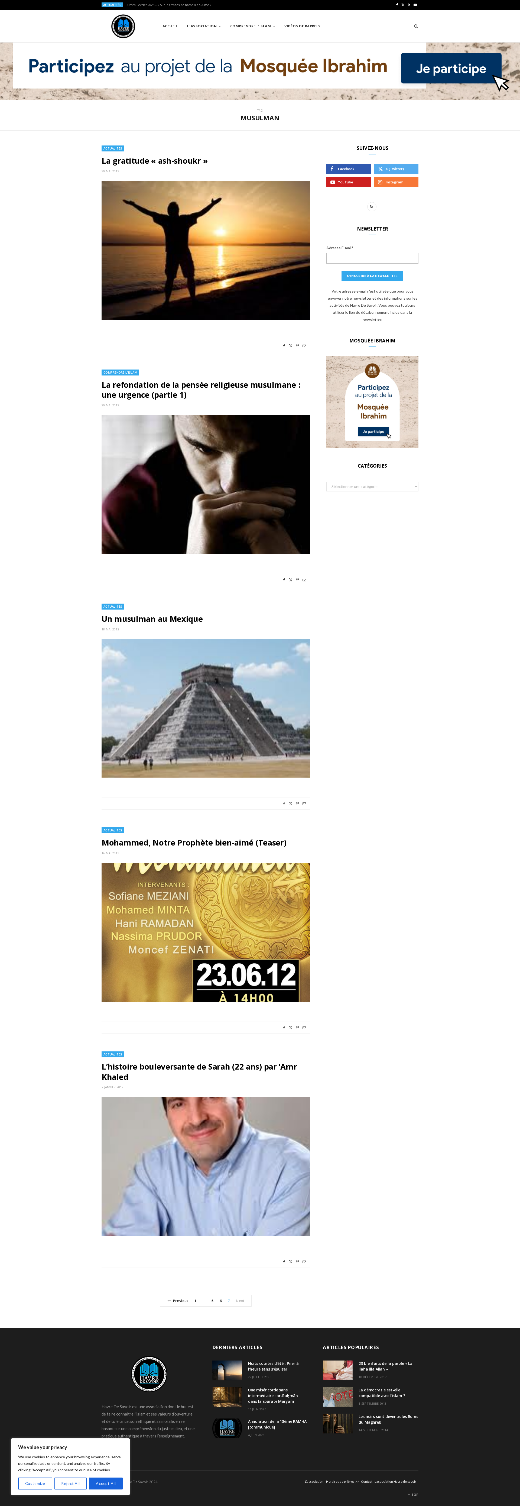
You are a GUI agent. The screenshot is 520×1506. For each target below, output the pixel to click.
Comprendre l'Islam (120, 372)
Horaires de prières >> (342, 1481)
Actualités (112, 148)
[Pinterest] (297, 346)
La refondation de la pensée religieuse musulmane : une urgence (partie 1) (201, 389)
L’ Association (202, 26)
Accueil (170, 26)
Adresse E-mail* (339, 247)
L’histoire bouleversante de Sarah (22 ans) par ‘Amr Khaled (199, 1071)
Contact (366, 1481)
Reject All (70, 1483)
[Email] (304, 346)
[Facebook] (284, 346)
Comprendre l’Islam (250, 26)
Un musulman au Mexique (152, 618)
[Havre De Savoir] (123, 26)
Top (414, 1494)
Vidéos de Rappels (302, 26)
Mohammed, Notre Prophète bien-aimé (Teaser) (194, 842)
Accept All (106, 1483)
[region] (70, 1466)
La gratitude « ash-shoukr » (155, 160)
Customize (35, 1483)
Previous (180, 1300)
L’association (314, 1481)
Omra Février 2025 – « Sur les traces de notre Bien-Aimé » (169, 5)
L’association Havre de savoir (395, 1481)
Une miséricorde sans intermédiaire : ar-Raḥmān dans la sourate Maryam (273, 1395)
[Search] (414, 26)
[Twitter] (290, 346)
